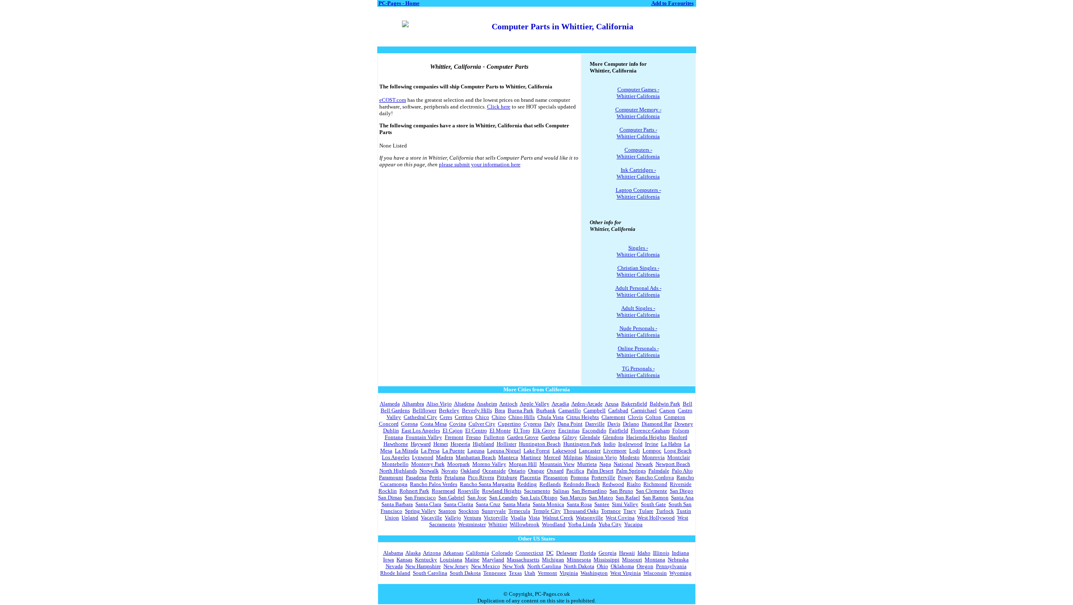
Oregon (645, 566)
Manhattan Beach (476, 457)
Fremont (454, 437)
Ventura (472, 518)
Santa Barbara (397, 504)
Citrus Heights (582, 417)
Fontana (394, 437)
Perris (435, 477)
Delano (631, 424)
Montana (655, 559)
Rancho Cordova (654, 477)
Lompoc (652, 450)
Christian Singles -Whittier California (638, 271)
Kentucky (426, 559)
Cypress (533, 424)
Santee (601, 504)
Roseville (468, 491)
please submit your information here (480, 164)
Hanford (678, 437)
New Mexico (485, 566)
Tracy (629, 511)
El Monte (500, 430)
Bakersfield (634, 404)
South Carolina (430, 573)
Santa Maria (516, 504)
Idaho (644, 553)
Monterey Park (428, 464)
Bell (687, 404)
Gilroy (569, 437)
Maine (472, 559)
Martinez (531, 457)
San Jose (477, 497)
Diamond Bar (657, 424)
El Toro (521, 430)
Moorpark (458, 464)
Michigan (553, 559)
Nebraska (678, 559)
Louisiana (451, 559)
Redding (527, 484)
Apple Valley (534, 404)
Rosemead (443, 491)
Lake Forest (537, 450)
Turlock (665, 511)
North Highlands (398, 471)
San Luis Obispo (538, 497)
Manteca (508, 457)
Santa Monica (548, 504)
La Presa (430, 450)
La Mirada (406, 450)
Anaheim (487, 404)
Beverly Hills (477, 410)
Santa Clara (428, 504)
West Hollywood (656, 518)
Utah (529, 573)
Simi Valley (625, 504)
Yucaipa (633, 524)
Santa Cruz (488, 504)
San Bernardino (589, 491)
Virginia (569, 573)
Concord (389, 424)
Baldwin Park (665, 404)
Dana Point (570, 424)
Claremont (613, 417)
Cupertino (509, 424)
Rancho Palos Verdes (433, 484)
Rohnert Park (414, 491)
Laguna (476, 450)
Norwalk (429, 471)
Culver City (482, 424)
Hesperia (460, 444)
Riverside (681, 484)
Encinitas (569, 430)
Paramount (391, 477)
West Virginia (625, 573)
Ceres (446, 417)
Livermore (615, 450)
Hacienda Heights (646, 437)
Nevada (394, 566)
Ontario (517, 471)
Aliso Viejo (439, 404)
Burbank (546, 410)
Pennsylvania (671, 566)
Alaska (413, 553)
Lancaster (590, 450)
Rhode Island (395, 573)
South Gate (653, 504)
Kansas (404, 559)
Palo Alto (682, 471)
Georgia (608, 553)
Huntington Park (582, 444)
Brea (500, 410)
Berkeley (449, 410)
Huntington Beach (540, 444)
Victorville (496, 518)
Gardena (550, 437)
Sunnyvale (494, 511)
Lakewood (564, 450)
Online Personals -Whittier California (638, 351)
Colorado (502, 553)
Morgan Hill (523, 464)
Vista (534, 518)
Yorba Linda (582, 524)
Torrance (611, 511)
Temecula (519, 511)
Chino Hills (521, 417)
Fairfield (618, 430)
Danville (595, 424)
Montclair (678, 457)
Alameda (390, 404)
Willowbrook (524, 524)
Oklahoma (622, 566)
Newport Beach (673, 464)
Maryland (493, 559)
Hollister (506, 444)
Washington (594, 573)
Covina (457, 424)
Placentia (530, 477)
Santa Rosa (579, 504)
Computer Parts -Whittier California (638, 133)
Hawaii (627, 553)
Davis (613, 424)
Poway (625, 477)
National (623, 464)
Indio (610, 444)
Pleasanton (555, 477)
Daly (549, 424)
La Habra (671, 444)
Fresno (473, 437)
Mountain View (557, 464)
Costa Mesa (433, 424)
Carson (667, 410)
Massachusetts (523, 559)
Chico (482, 417)
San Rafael (628, 497)
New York (514, 566)
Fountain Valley (424, 437)
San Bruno (621, 491)
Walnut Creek (557, 518)
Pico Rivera (481, 477)
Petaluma (454, 477)
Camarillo (569, 410)
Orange (536, 471)
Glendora (613, 437)
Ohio (602, 566)
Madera (444, 457)
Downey (683, 424)
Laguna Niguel (504, 450)
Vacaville (431, 518)
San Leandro (503, 497)
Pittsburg (507, 477)
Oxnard (555, 471)
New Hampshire (423, 566)
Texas (515, 573)
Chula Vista (550, 417)
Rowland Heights (501, 491)
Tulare (646, 511)
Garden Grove (523, 437)
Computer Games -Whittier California (638, 92)
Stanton (447, 511)
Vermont (547, 573)
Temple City (547, 511)
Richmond (655, 484)
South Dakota (465, 573)
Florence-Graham (650, 430)
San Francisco (420, 497)
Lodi (634, 450)
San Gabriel (451, 497)
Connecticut (530, 553)
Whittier (497, 524)
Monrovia (653, 457)
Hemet (440, 444)
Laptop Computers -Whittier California (638, 193)
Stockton (469, 511)
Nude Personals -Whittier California (638, 331)
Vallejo (453, 518)
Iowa (388, 559)
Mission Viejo (601, 457)
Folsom (680, 430)
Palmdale (658, 471)
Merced (552, 457)
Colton (653, 417)
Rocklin (387, 491)
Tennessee (494, 573)
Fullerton (494, 437)
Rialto (634, 484)
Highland (483, 444)
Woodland (553, 524)
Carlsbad (618, 410)
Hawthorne (396, 444)
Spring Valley (420, 511)
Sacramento (537, 491)
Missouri (632, 559)
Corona (409, 424)
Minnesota (579, 559)
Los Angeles (396, 457)
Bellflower (424, 410)
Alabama (393, 553)
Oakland (470, 471)
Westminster (472, 524)
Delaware (566, 553)
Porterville (603, 477)
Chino (499, 417)
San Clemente (651, 491)
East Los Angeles (421, 430)
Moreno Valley (489, 464)
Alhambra (413, 404)
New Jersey (456, 566)
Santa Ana (682, 497)
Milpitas (573, 457)
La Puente (453, 450)
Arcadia (560, 404)
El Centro (476, 430)
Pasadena (416, 477)
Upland (410, 518)
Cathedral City (420, 417)
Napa (605, 464)
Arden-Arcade (587, 404)
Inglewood (630, 444)
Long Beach (678, 450)
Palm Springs (631, 471)
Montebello (395, 464)
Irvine (651, 444)
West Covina (620, 518)
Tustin (683, 511)
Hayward (421, 444)
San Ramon (656, 497)
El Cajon (453, 430)
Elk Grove (544, 430)
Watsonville (589, 518)
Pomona (579, 477)
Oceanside (494, 471)
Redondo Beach (581, 484)
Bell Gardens (395, 410)
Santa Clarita (458, 504)
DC (550, 553)
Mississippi (606, 559)
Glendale (590, 437)
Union (392, 518)
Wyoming (680, 573)
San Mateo (601, 497)
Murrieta (587, 464)
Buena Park (521, 410)
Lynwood (422, 457)
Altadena (464, 404)
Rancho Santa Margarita (487, 484)
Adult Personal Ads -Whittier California (638, 291)
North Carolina (544, 566)
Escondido (594, 430)
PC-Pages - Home (399, 3)
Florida (588, 553)
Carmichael (644, 410)
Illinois (661, 553)
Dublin (391, 430)
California (477, 553)
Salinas (561, 491)
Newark (644, 464)
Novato (449, 471)
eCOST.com (392, 100)
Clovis (635, 417)
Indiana (680, 553)
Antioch (508, 404)
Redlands (550, 484)
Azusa (612, 404)
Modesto (629, 457)
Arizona (432, 553)
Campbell (594, 410)
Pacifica (575, 471)
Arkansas (453, 553)
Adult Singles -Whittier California (638, 311)
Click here (499, 106)
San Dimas (390, 497)
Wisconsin (655, 573)
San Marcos (573, 497)
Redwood (613, 484)
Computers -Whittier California (638, 153)
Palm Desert (600, 471)
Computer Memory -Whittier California (638, 112)
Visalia (518, 518)
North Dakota (579, 566)
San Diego (681, 491)
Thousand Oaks (581, 511)
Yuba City (610, 524)
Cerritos (464, 417)
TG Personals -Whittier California (638, 371)
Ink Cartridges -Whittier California (638, 173)
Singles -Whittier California (638, 251)
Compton (674, 417)
